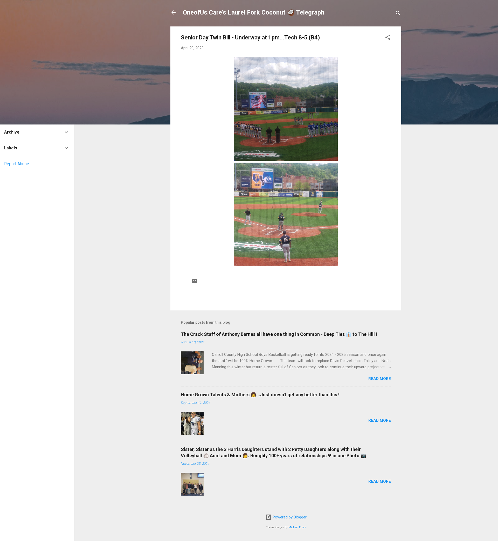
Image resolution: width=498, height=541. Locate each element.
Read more (379, 378)
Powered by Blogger (289, 517)
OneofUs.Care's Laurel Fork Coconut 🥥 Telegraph (253, 12)
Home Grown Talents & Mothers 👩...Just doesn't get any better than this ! (260, 394)
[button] (388, 38)
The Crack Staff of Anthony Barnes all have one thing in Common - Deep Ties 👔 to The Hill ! (279, 334)
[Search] (398, 14)
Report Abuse (16, 163)
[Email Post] (194, 283)
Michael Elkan (297, 527)
